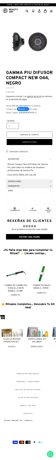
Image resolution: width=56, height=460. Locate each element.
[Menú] (51, 10)
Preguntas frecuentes (28, 373)
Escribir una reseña (29, 237)
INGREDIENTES (14, 186)
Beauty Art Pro (28, 405)
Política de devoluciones (28, 389)
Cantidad (11, 121)
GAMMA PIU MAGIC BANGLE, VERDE (42, 286)
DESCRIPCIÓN (13, 159)
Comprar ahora (29, 142)
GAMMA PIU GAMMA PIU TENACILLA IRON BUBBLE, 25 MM (16, 288)
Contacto (28, 413)
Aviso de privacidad (28, 397)
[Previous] (2, 334)
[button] (33, 10)
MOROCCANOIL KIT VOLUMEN (37, 340)
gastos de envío (34, 96)
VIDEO (10, 191)
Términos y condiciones (28, 381)
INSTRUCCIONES (14, 181)
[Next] (53, 334)
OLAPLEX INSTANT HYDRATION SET (12, 340)
